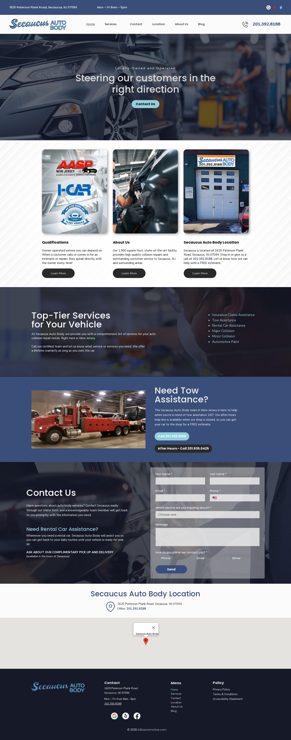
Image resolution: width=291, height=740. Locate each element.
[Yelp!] (275, 7)
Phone (215, 491)
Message (162, 524)
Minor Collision (223, 336)
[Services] (201, 694)
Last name (218, 474)
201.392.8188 (202, 259)
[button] (58, 273)
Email (160, 491)
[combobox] (208, 514)
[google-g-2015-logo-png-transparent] (268, 7)
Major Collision (223, 331)
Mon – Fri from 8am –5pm (120, 699)
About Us (177, 707)
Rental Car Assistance (228, 325)
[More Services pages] (119, 24)
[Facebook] (281, 7)
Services (176, 694)
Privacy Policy (221, 689)
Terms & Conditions (225, 694)
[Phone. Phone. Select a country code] (216, 497)
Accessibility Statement (227, 699)
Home (174, 690)
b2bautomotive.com (152, 730)
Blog (174, 711)
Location (176, 702)
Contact (176, 698)
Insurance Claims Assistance (233, 315)
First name (164, 474)
